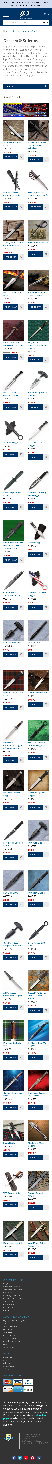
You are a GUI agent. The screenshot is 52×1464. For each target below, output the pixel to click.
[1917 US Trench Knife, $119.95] (38, 230)
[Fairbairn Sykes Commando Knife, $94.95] (13, 180)
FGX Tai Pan (34, 643)
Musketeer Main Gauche (36, 1144)
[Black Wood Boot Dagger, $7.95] (13, 780)
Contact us (8, 1307)
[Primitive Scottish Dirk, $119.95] (13, 1030)
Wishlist (21, 157)
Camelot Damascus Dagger (12, 1094)
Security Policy (9, 1338)
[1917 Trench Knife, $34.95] (13, 1181)
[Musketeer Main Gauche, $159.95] (38, 1130)
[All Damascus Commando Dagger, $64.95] (13, 980)
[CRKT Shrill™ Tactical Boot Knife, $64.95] (13, 580)
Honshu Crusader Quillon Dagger (36, 294)
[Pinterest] (32, 1458)
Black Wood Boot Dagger (11, 794)
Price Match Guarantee (13, 1298)
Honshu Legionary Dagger (37, 794)
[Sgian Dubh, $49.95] (13, 1130)
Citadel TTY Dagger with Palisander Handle (37, 996)
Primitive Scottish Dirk (12, 1044)
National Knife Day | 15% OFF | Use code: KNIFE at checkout (26, 3)
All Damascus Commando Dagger (12, 994)
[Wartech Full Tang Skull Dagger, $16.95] (38, 480)
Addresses (7, 1363)
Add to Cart (11, 357)
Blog (5, 1344)
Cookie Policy (9, 1304)
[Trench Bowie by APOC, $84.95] (38, 1181)
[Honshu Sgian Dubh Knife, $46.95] (13, 680)
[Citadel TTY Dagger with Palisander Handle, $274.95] (38, 980)
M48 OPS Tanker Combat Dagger (36, 744)
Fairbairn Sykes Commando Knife (11, 193)
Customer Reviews (11, 1287)
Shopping (47, 14)
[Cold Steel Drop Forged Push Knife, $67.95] (13, 930)
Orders (6, 1360)
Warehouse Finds (10, 1326)
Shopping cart (9, 1366)
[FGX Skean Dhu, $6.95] (13, 880)
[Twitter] (20, 1458)
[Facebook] (14, 1458)
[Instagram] (39, 1458)
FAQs (5, 1284)
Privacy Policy (9, 1335)
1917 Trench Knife (12, 1193)
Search (44, 22)
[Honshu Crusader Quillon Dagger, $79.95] (38, 280)
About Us (7, 1323)
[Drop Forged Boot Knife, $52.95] (13, 480)
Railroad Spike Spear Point (13, 294)
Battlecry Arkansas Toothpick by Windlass (37, 145)
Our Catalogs (9, 1347)
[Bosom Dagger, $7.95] (38, 530)
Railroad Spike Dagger (35, 444)
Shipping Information (12, 1295)
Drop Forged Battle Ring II (37, 944)
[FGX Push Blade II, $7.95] (13, 630)
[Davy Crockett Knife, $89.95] (38, 680)
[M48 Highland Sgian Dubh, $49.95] (13, 830)
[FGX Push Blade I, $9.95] (38, 830)
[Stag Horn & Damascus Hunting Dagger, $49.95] (38, 330)
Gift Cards (7, 1329)
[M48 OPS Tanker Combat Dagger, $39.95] (38, 730)
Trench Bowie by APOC (36, 1194)
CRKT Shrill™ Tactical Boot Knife (12, 594)
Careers (6, 1310)
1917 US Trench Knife (38, 242)
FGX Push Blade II (12, 643)
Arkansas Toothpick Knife (13, 143)
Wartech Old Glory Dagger (37, 594)
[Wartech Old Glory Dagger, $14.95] (38, 580)
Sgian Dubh (9, 1143)
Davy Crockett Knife (37, 693)
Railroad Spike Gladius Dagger (10, 394)
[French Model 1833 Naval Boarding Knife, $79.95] (13, 330)
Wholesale (8, 1332)
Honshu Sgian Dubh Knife (13, 694)
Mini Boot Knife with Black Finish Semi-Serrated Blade (13, 545)
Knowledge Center (11, 1341)
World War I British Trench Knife (37, 1244)
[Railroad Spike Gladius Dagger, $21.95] (13, 380)
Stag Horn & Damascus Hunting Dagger (37, 345)
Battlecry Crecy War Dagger (37, 1044)
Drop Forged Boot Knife (12, 494)
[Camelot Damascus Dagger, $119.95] (13, 1080)
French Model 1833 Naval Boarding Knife (13, 344)
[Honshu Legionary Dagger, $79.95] (38, 780)
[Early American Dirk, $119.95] (13, 1231)
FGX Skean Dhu (10, 893)
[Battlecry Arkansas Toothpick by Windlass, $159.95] (38, 130)
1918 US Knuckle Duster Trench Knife (38, 193)
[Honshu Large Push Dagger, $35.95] (38, 380)
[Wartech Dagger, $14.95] (13, 430)
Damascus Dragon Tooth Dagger (37, 1094)
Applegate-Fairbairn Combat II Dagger (13, 244)
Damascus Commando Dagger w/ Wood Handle (12, 746)
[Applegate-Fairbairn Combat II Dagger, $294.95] (13, 230)
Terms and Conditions (12, 1290)
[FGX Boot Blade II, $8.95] (38, 880)
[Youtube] (26, 1458)
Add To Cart (11, 157)
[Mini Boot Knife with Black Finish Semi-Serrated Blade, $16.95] (13, 530)
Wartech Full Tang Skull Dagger (37, 494)
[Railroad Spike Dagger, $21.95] (38, 430)
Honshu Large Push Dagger (37, 394)
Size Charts (8, 1301)
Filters (9, 86)
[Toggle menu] (6, 14)
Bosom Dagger (35, 542)
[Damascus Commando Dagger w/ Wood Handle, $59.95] (13, 730)
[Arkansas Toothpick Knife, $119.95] (13, 130)
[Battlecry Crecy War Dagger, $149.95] (38, 1030)
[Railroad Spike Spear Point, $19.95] (13, 280)
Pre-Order (11, 257)
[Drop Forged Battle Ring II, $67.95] (38, 930)
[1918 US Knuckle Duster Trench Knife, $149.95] (38, 180)
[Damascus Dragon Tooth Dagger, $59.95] (38, 1080)
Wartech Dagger (11, 442)
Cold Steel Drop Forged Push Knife (12, 944)
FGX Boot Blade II (36, 893)
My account (8, 1357)
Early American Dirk (13, 1243)
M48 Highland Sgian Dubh (13, 844)
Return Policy (9, 1293)
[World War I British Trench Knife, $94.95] (38, 1231)
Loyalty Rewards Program (14, 1320)
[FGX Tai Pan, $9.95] (38, 630)
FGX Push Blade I (36, 843)
